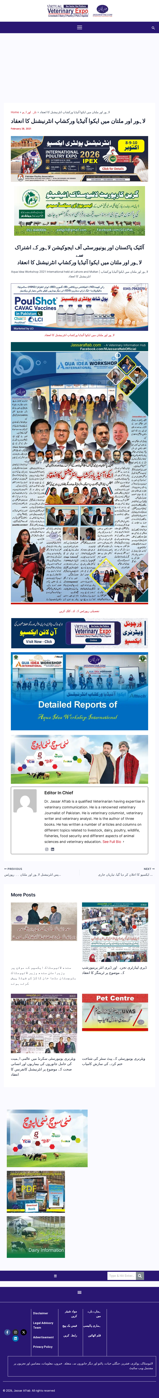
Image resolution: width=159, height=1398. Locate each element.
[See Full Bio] (123, 842)
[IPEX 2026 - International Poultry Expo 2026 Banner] (79, 158)
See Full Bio (112, 842)
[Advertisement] (79, 62)
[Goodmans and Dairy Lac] (79, 759)
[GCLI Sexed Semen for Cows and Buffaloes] (79, 210)
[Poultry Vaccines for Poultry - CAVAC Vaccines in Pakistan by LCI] (79, 307)
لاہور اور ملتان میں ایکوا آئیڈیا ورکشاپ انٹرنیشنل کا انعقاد (79, 335)
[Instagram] (46, 849)
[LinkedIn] (52, 849)
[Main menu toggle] (79, 27)
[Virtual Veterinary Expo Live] (79, 633)
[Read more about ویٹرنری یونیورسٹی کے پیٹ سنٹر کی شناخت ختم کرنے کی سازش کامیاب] (115, 1012)
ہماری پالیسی (92, 1325)
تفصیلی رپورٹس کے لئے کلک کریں (79, 611)
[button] (153, 27)
